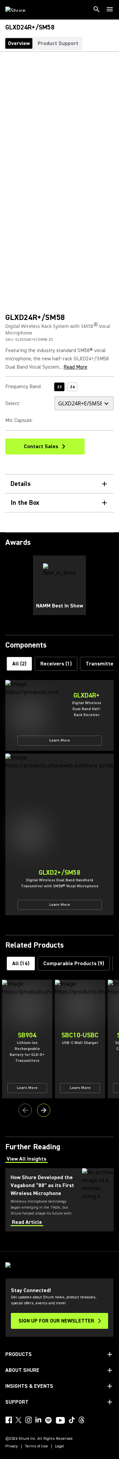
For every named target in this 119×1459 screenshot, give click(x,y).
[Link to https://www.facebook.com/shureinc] (8, 1420)
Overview (19, 43)
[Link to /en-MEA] (19, 9)
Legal (59, 1446)
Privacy (11, 1446)
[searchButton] (96, 9)
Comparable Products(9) (73, 963)
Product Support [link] (58, 43)
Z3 (59, 387)
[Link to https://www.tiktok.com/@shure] (71, 1420)
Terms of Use (36, 1446)
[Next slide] (43, 1110)
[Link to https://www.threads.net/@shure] (81, 1420)
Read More (75, 367)
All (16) (20, 963)
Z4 (72, 387)
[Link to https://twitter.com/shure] (18, 1420)
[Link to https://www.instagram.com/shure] (28, 1420)
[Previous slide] (25, 1110)
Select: (12, 403)
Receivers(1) (56, 663)
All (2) (19, 663)
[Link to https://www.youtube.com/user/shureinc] (60, 1421)
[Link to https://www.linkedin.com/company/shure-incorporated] (38, 1420)
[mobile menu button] (110, 9)
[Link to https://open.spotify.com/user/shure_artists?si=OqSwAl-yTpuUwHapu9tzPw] (48, 1420)
